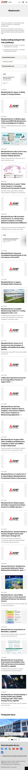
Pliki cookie (15, 762)
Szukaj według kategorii (8, 57)
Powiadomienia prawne (7, 764)
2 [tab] (14, 739)
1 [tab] (12, 739)
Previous (9, 740)
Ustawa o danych (7, 762)
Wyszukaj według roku (8, 66)
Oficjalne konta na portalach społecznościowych (15, 756)
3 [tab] (16, 739)
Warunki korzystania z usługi (7, 761)
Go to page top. (26, 768)
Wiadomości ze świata (8, 61)
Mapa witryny (17, 764)
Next (19, 740)
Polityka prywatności (20, 761)
